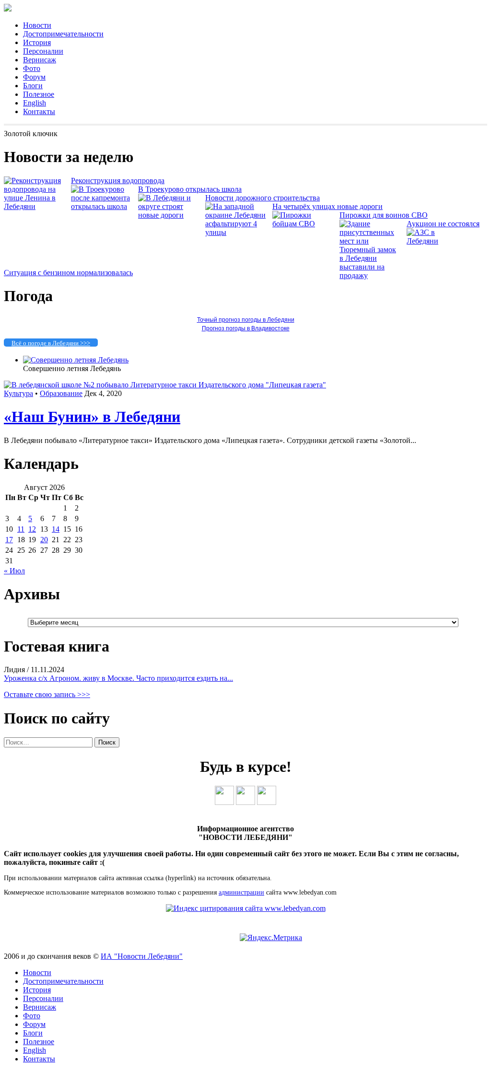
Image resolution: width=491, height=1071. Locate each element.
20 (44, 540)
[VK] (224, 802)
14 (55, 529)
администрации (241, 892)
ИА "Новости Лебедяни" (142, 956)
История (37, 42)
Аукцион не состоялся (443, 224)
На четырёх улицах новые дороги (327, 206)
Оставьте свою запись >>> (47, 694)
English (34, 103)
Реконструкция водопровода (117, 180)
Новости (37, 25)
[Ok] (245, 802)
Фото (31, 68)
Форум (34, 77)
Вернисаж (39, 60)
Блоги (33, 85)
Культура (18, 393)
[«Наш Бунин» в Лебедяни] (165, 385)
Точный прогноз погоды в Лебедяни (245, 319)
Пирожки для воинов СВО (383, 215)
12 (32, 529)
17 (9, 540)
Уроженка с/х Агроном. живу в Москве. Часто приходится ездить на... (118, 678)
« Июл (14, 571)
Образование (61, 393)
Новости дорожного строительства (262, 198)
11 (20, 529)
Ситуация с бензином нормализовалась (68, 272)
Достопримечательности (63, 34)
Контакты (39, 111)
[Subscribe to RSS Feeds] (266, 802)
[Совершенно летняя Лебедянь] (76, 360)
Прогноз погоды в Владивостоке (246, 328)
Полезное (38, 94)
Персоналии (43, 51)
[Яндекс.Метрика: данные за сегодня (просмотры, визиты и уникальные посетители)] (271, 937)
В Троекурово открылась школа (190, 189)
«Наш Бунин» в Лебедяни (92, 416)
